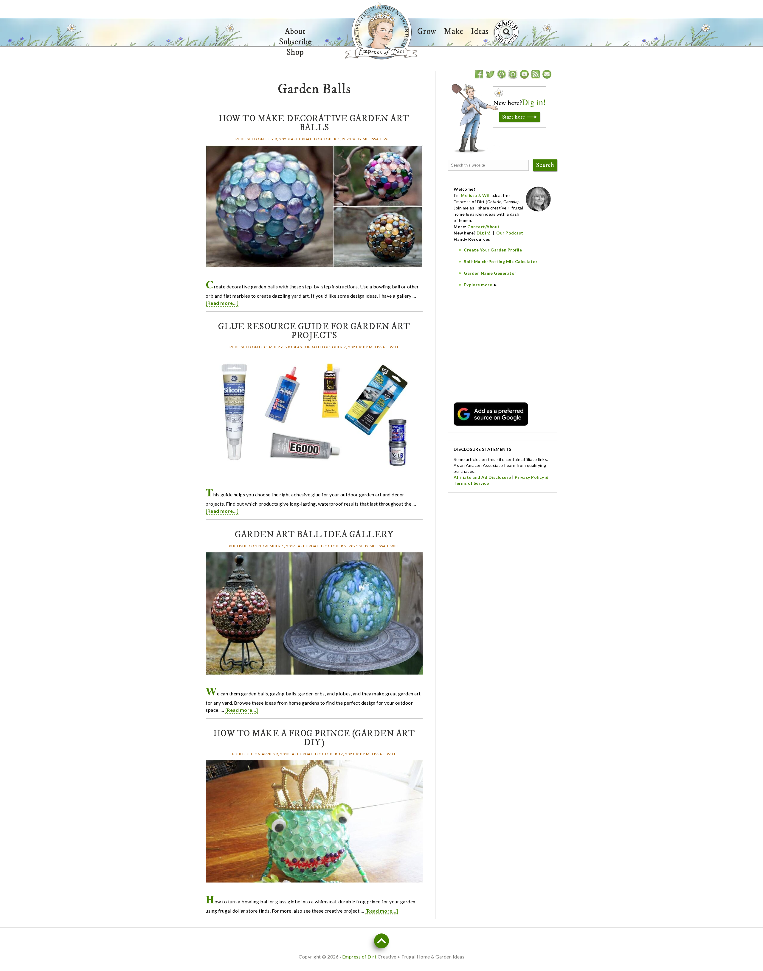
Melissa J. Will (476, 195)
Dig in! (484, 232)
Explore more (478, 284)
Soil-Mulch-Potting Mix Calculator (501, 261)
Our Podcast (509, 232)
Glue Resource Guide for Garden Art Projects (314, 331)
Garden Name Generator (490, 273)
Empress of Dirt (381, 52)
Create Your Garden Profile (493, 249)
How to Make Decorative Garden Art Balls (314, 123)
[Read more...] (222, 303)
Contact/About (483, 226)
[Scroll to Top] (381, 940)
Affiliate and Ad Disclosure (482, 477)
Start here (513, 117)
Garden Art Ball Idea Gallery (314, 534)
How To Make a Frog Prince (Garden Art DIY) (314, 738)
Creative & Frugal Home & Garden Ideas (381, 31)
